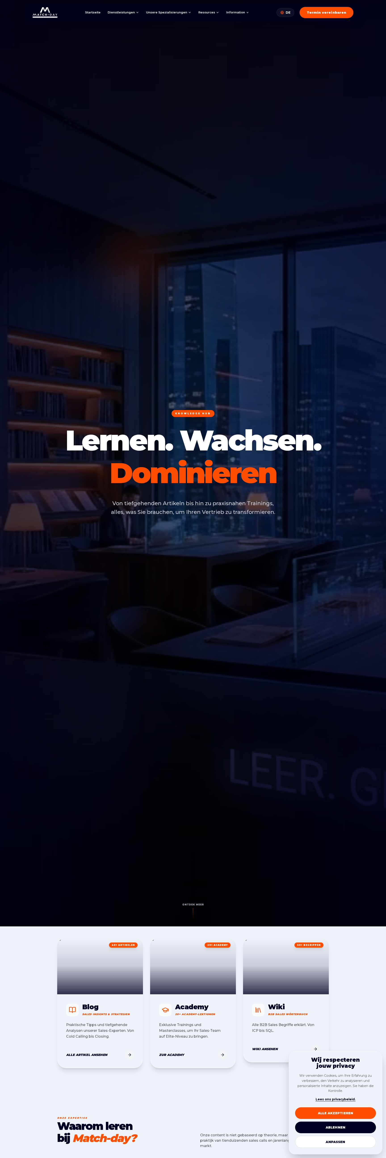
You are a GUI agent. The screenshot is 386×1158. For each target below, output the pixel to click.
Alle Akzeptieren (335, 1113)
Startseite (93, 12)
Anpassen (335, 1142)
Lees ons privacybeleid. (336, 1099)
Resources (206, 12)
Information (235, 12)
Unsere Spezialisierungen (166, 12)
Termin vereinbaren (326, 12)
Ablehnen (335, 1127)
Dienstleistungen (121, 12)
